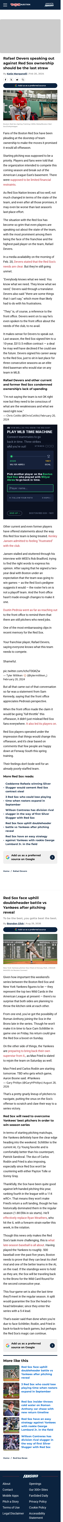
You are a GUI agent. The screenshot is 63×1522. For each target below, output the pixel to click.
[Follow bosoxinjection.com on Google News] (52, 857)
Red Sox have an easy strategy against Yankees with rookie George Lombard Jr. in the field (29, 840)
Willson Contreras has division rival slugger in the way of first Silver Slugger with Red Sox (29, 814)
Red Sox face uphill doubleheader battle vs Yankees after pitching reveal (28, 827)
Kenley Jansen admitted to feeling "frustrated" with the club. (30, 540)
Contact (8, 1489)
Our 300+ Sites (38, 1489)
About (6, 1483)
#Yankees (33, 1078)
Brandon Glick (15, 923)
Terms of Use (11, 1507)
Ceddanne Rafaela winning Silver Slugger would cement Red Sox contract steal (28, 787)
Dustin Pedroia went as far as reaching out (30, 610)
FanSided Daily (38, 1495)
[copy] (23, 79)
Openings (35, 1483)
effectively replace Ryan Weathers (25, 1217)
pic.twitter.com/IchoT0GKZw (21, 671)
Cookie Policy (37, 1507)
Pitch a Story (11, 1501)
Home (6, 871)
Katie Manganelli (17, 73)
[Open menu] (5, 5)
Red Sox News (20, 1458)
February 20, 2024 (14, 679)
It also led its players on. (41, 723)
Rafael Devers (20, 871)
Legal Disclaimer (13, 1513)
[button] (30, 497)
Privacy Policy (38, 1501)
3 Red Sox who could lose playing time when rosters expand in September (28, 800)
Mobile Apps (11, 1495)
